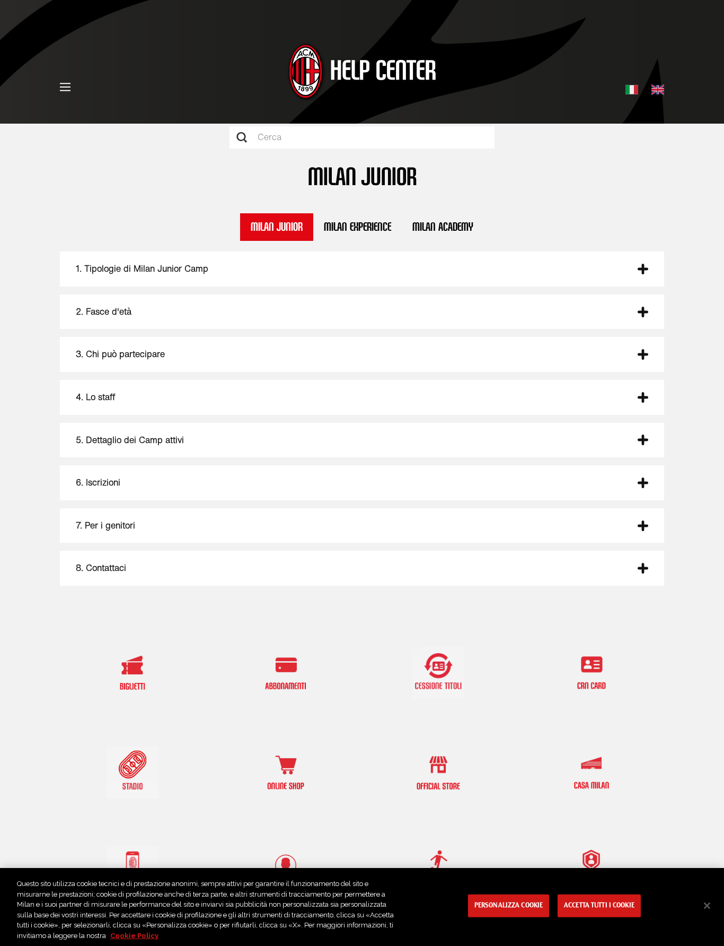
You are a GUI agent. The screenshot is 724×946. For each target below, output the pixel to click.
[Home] (362, 72)
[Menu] (65, 87)
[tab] (362, 269)
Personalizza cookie (508, 905)
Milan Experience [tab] (357, 227)
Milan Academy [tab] (442, 227)
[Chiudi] (707, 905)
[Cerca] (238, 137)
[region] (362, 907)
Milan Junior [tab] (277, 227)
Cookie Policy (134, 935)
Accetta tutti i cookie (599, 905)
